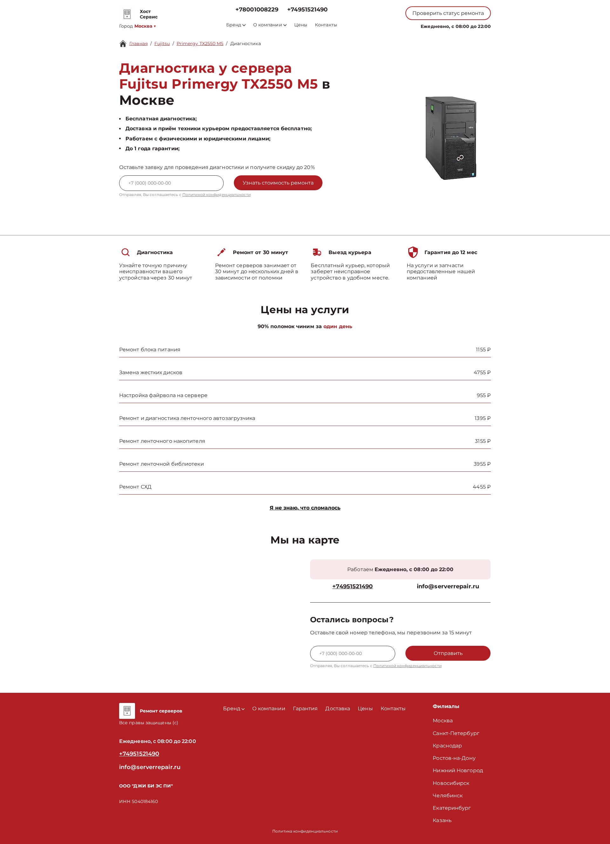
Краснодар (447, 746)
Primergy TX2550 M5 (200, 43)
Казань (442, 820)
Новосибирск (451, 783)
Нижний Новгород (458, 770)
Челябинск (448, 796)
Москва (443, 721)
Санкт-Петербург (456, 733)
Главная (138, 43)
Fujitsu (162, 43)
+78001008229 (256, 9)
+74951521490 (307, 9)
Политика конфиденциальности (305, 831)
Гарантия (305, 709)
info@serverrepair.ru (448, 586)
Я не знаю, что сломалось (305, 508)
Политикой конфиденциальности (216, 194)
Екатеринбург (452, 808)
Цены (300, 25)
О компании (267, 25)
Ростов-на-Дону (454, 758)
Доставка (337, 709)
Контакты (326, 25)
